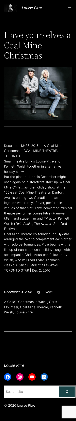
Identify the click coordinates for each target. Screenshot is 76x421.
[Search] (67, 391)
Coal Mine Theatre (34, 307)
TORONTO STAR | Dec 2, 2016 (27, 270)
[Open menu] (69, 8)
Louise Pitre (32, 8)
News (49, 292)
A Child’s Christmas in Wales (25, 302)
